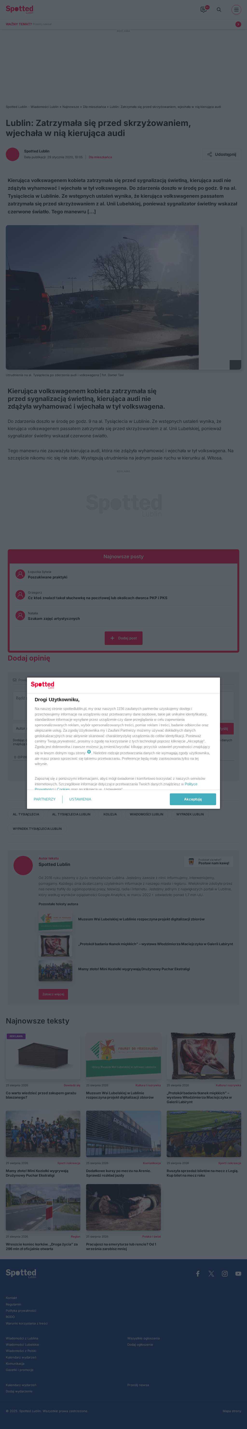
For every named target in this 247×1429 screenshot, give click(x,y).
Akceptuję (193, 799)
